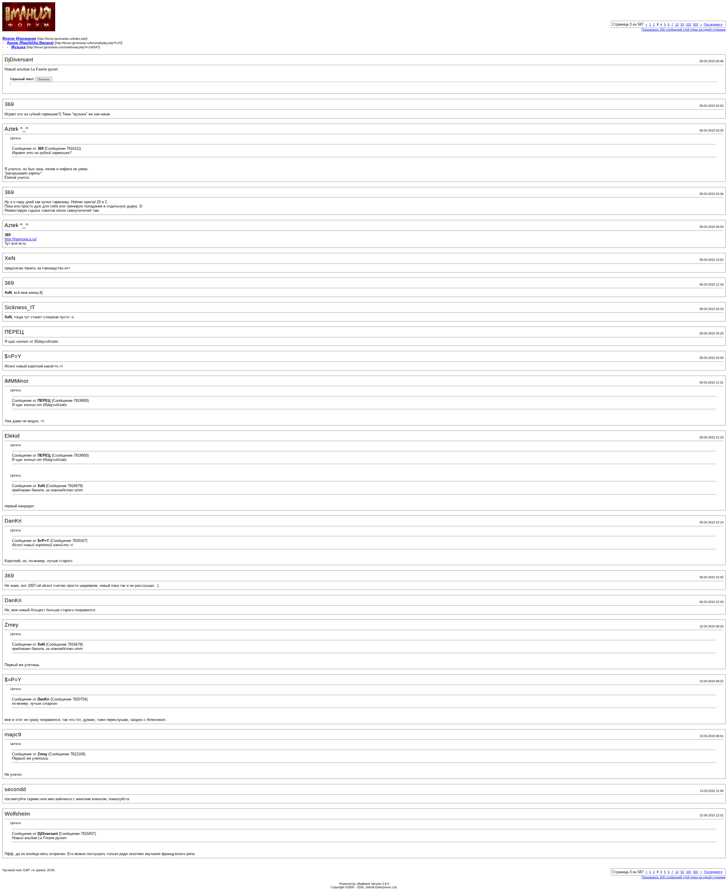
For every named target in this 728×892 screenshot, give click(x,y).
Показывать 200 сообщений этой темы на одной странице (684, 29)
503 (695, 24)
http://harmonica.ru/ (21, 239)
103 (688, 24)
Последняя (713, 24)
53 (682, 24)
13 (677, 24)
